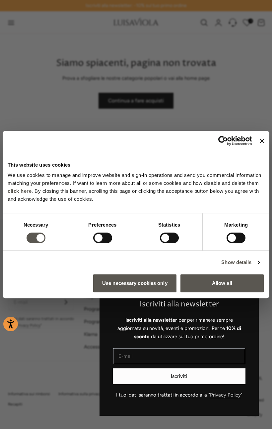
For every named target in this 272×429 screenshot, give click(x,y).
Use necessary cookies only (135, 283)
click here (20, 191)
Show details (236, 262)
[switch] (102, 238)
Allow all (222, 283)
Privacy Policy (225, 395)
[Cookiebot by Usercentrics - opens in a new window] (223, 141)
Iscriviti (179, 376)
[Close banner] (262, 140)
